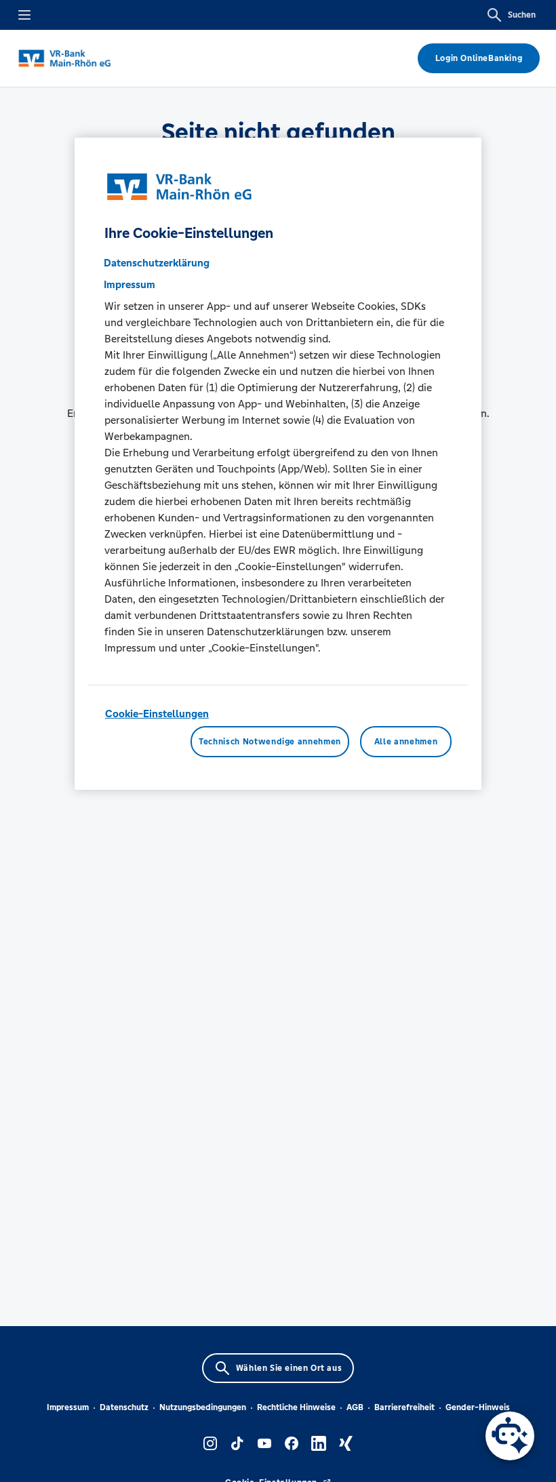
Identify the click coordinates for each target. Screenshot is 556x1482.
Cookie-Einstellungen (157, 713)
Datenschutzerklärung (157, 262)
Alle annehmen (405, 741)
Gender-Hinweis (477, 1407)
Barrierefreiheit (404, 1407)
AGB (354, 1407)
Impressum (68, 1407)
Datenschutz (124, 1407)
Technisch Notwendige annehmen (270, 741)
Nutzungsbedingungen (202, 1407)
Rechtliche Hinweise (296, 1407)
